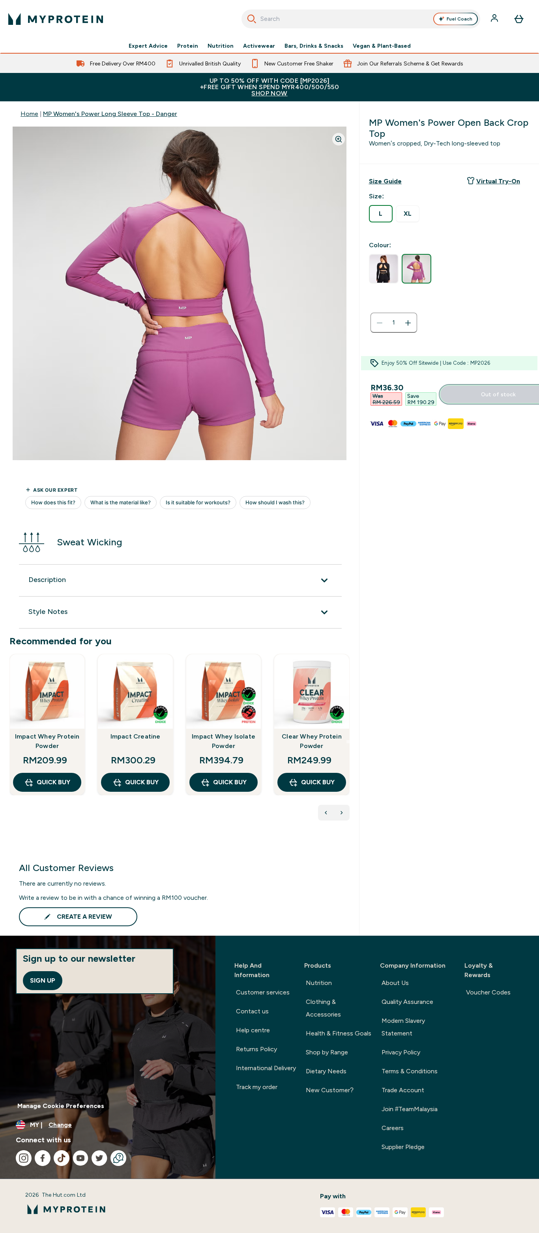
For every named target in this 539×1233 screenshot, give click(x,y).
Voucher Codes (488, 992)
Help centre (253, 1030)
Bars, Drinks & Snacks (313, 45)
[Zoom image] (338, 139)
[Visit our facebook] (43, 1158)
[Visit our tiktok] (61, 1158)
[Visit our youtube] (80, 1158)
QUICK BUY (53, 782)
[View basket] (519, 19)
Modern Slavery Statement (403, 1027)
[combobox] (361, 18)
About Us (395, 982)
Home (29, 113)
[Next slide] (348, 741)
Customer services (263, 992)
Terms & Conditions (410, 1071)
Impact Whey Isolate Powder (223, 741)
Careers (393, 1128)
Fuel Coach (459, 19)
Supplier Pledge (403, 1146)
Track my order (256, 1087)
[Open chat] (118, 1158)
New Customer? (330, 1090)
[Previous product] (326, 813)
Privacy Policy (401, 1052)
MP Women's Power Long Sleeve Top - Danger (110, 113)
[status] (393, 322)
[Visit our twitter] (99, 1158)
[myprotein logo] (55, 19)
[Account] (495, 18)
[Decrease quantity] (379, 322)
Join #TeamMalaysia (410, 1109)
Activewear (259, 45)
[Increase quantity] (408, 322)
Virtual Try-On (498, 181)
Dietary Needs (326, 1071)
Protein (187, 45)
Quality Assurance (407, 1001)
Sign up (42, 980)
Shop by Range (327, 1052)
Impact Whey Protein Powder (47, 741)
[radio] (381, 213)
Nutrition (221, 45)
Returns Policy (256, 1049)
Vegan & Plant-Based (382, 45)
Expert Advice (148, 45)
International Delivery (266, 1068)
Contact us (252, 1011)
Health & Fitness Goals (338, 1033)
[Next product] (342, 813)
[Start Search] (251, 18)
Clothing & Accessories (323, 1008)
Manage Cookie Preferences (60, 1105)
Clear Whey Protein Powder (312, 741)
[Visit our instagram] (24, 1158)
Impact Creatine (135, 736)
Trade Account (403, 1090)
